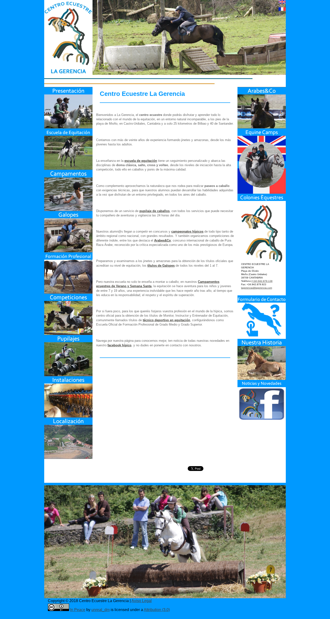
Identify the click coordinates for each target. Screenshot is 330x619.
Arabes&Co (162, 240)
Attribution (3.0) (157, 610)
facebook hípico (119, 345)
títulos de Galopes (161, 265)
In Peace (77, 610)
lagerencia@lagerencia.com (256, 287)
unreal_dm (100, 610)
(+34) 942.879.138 (262, 281)
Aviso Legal (141, 601)
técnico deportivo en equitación (166, 320)
